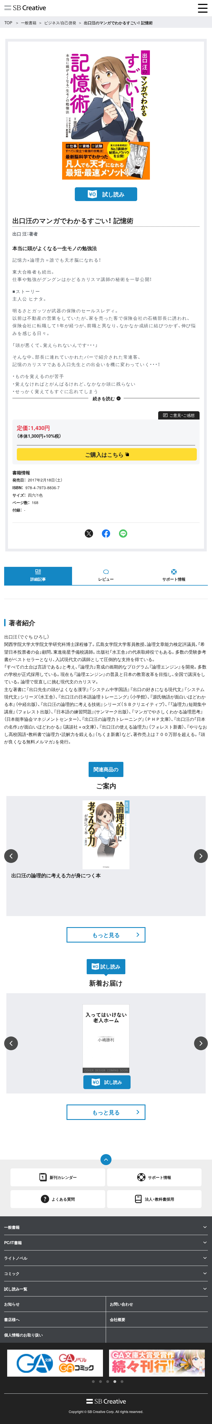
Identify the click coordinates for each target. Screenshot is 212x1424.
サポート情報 (174, 579)
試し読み (113, 194)
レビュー (106, 579)
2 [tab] (100, 1381)
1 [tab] (93, 1381)
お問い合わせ (121, 1303)
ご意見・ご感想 (182, 415)
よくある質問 (63, 1199)
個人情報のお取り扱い (23, 1334)
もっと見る (106, 935)
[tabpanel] (55, 1363)
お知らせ (12, 1303)
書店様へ (12, 1319)
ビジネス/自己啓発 (60, 22)
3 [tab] (107, 1381)
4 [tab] (114, 1381)
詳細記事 (38, 579)
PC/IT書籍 (13, 1242)
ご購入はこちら (104, 454)
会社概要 (117, 1319)
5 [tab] (122, 1381)
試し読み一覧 (15, 1289)
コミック (12, 1273)
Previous (11, 856)
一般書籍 (28, 22)
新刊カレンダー (63, 1177)
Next (201, 856)
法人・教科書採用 (159, 1199)
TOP (8, 22)
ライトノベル (15, 1258)
